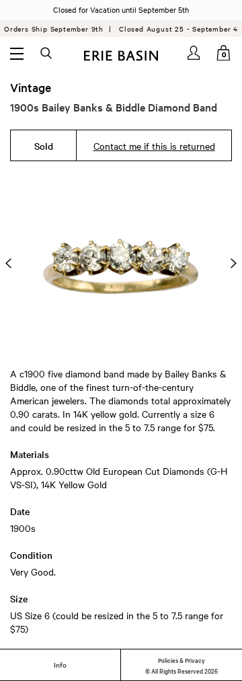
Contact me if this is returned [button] (154, 145)
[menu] (17, 53)
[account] (195, 53)
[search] (47, 53)
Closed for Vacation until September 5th (121, 9)
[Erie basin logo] (121, 54)
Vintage (30, 87)
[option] (121, 263)
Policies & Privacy (181, 659)
